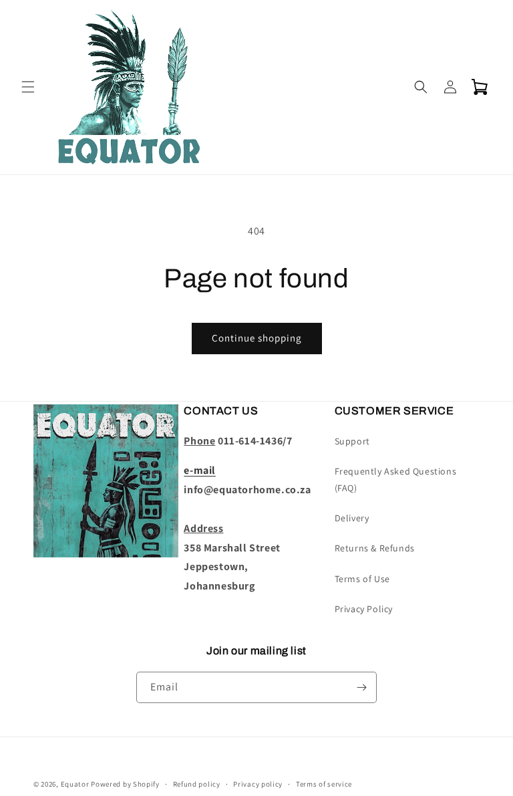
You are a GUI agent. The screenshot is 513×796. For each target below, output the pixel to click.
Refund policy (196, 784)
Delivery (352, 518)
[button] (28, 87)
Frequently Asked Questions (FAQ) (396, 479)
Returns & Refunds (375, 548)
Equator (75, 784)
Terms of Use (362, 579)
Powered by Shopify (125, 784)
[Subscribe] (361, 687)
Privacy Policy (364, 609)
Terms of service (324, 784)
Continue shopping (257, 337)
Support (352, 441)
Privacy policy (258, 784)
